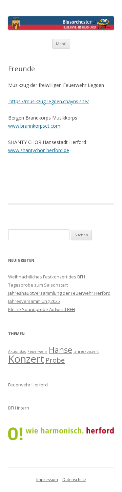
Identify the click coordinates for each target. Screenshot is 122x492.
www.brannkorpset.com (34, 126)
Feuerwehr (37, 351)
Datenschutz (74, 479)
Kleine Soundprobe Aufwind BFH (41, 309)
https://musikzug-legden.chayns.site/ (48, 101)
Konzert (26, 359)
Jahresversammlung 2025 (34, 301)
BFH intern (18, 408)
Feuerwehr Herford (28, 385)
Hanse (60, 349)
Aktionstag (17, 351)
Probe (55, 360)
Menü (61, 43)
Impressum (47, 479)
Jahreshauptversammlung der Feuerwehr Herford (59, 293)
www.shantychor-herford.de (38, 150)
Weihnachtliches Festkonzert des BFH (46, 277)
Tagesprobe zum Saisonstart (38, 285)
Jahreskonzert (86, 351)
